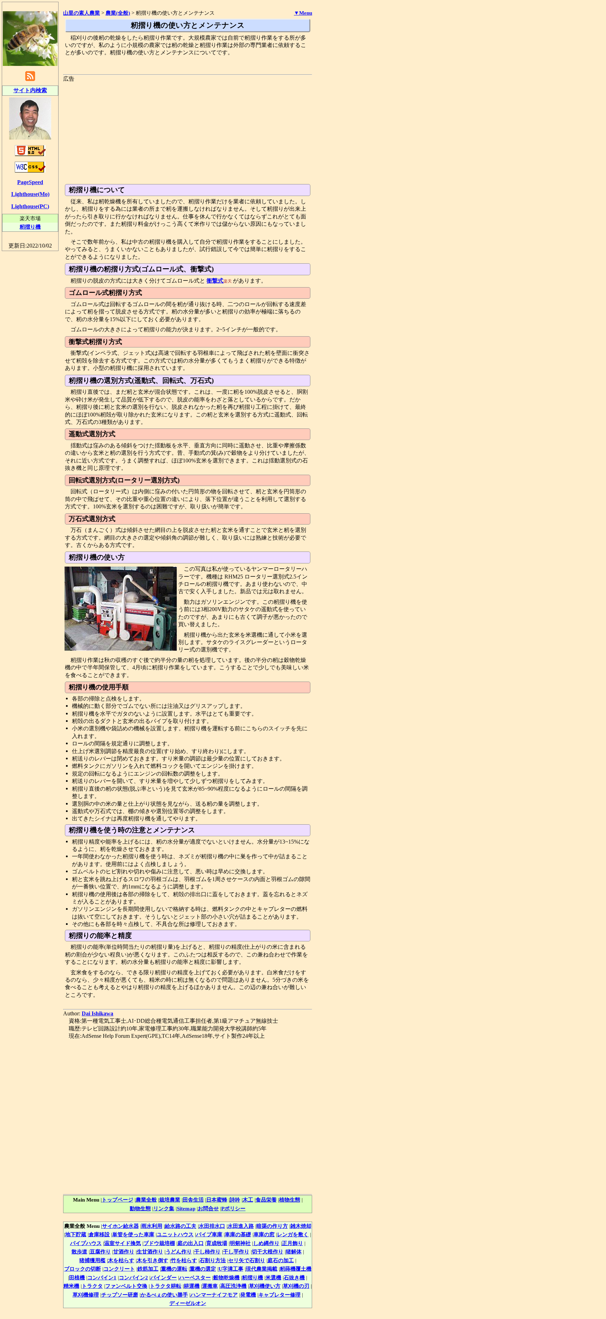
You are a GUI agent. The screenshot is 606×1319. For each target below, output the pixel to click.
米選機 (273, 1277)
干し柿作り (207, 1251)
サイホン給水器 (120, 1226)
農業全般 (146, 1200)
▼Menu (303, 13)
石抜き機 (294, 1277)
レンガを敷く (293, 1234)
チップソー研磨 (119, 1295)
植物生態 (289, 1200)
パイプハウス (86, 1243)
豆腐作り (100, 1251)
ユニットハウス (175, 1234)
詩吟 (235, 1200)
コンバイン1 (101, 1277)
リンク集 (163, 1208)
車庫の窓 (264, 1234)
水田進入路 (241, 1226)
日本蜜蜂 (216, 1200)
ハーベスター (195, 1277)
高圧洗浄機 (233, 1286)
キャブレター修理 (279, 1295)
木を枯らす (121, 1260)
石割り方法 (213, 1260)
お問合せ (208, 1208)
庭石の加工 (281, 1260)
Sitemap (186, 1208)
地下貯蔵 (75, 1234)
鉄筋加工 (148, 1269)
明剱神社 (240, 1243)
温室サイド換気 (122, 1243)
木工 (248, 1200)
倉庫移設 (99, 1234)
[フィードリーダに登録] (30, 80)
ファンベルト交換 (126, 1286)
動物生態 (140, 1208)
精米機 (71, 1286)
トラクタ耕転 (165, 1286)
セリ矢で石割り (246, 1260)
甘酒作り (123, 1251)
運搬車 (210, 1286)
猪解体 (294, 1251)
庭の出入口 (190, 1243)
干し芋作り (236, 1251)
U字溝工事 (230, 1269)
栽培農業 (169, 1200)
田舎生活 (193, 1200)
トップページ (117, 1200)
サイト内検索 (30, 90)
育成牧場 (216, 1243)
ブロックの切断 (82, 1269)
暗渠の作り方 (272, 1226)
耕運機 (192, 1286)
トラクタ (92, 1286)
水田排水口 (212, 1226)
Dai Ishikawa (97, 1013)
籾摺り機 (252, 1277)
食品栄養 (266, 1200)
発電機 (248, 1295)
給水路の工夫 (180, 1226)
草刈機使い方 (265, 1286)
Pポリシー (233, 1208)
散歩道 (79, 1251)
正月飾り (292, 1243)
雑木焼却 (300, 1226)
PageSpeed (30, 182)
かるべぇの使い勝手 (164, 1295)
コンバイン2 (133, 1277)
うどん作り (179, 1251)
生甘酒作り (150, 1251)
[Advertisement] (187, 131)
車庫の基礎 (238, 1234)
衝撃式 (215, 280)
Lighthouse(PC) (30, 206)
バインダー (163, 1277)
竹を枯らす (184, 1260)
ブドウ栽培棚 (159, 1243)
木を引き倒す (152, 1260)
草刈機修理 (86, 1295)
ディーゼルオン (187, 1303)
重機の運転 (174, 1269)
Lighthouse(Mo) (30, 194)
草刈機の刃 (296, 1286)
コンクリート (119, 1269)
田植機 (77, 1277)
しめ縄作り (266, 1243)
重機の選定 (203, 1269)
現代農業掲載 (261, 1269)
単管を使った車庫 (133, 1234)
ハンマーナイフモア (214, 1295)
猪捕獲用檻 (92, 1260)
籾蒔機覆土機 (295, 1269)
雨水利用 (151, 1226)
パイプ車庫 (209, 1234)
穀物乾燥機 (226, 1277)
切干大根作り (267, 1251)
